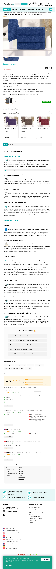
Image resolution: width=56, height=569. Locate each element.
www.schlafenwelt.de (11, 546)
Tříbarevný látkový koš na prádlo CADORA (26, 99)
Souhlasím (45, 559)
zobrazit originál (37, 390)
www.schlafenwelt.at (11, 548)
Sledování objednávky (34, 507)
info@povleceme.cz (11, 511)
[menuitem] (7, 9)
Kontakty (31, 514)
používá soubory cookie (19, 558)
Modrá (20, 467)
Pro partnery (32, 522)
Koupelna (30, 365)
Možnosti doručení (10, 64)
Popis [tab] (5, 144)
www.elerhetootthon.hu (12, 541)
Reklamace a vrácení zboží (36, 512)
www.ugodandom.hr (11, 537)
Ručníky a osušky (20, 365)
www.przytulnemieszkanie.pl (13, 539)
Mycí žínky (28, 368)
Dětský (26, 481)
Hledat (24, 4)
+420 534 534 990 (11, 507)
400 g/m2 (21, 471)
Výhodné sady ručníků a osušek (14, 368)
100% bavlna (22, 477)
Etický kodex (32, 520)
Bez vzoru (21, 481)
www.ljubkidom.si (10, 535)
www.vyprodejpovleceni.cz (13, 530)
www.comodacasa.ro (11, 543)
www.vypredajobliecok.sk (12, 532)
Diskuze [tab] (10, 144)
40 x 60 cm (21, 479)
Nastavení (9, 565)
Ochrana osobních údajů (35, 518)
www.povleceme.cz (11, 528)
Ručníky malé (9, 365)
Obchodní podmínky (34, 516)
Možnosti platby (33, 511)
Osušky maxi (39, 365)
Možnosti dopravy (33, 509)
